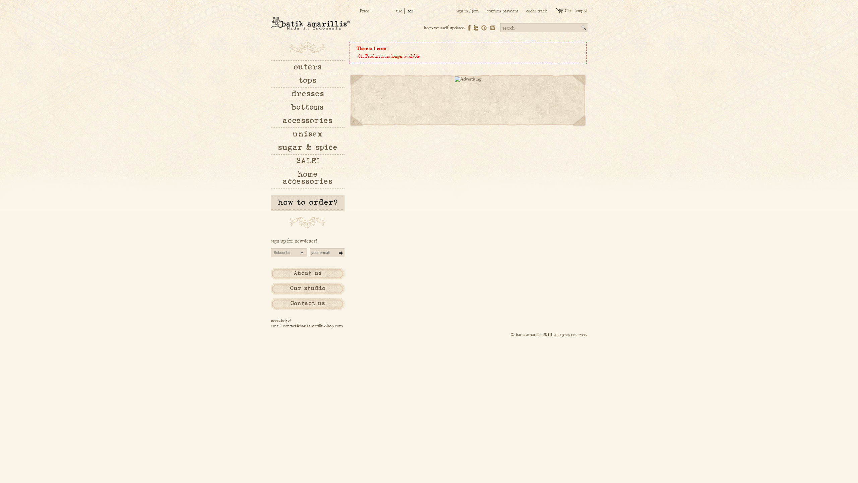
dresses (307, 94)
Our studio (307, 288)
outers (308, 67)
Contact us (307, 304)
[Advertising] (468, 79)
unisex (308, 134)
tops (307, 80)
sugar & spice (308, 148)
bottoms (308, 107)
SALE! (307, 161)
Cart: (569, 10)
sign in (462, 11)
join (475, 11)
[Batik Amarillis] (310, 23)
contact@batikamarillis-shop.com (313, 326)
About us (308, 273)
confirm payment (502, 11)
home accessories (307, 177)
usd (399, 11)
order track (536, 11)
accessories (307, 121)
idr (410, 11)
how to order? (308, 203)
